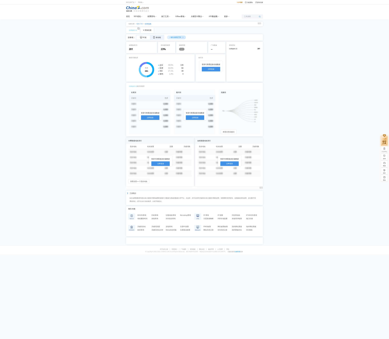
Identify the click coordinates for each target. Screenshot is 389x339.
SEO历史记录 (222, 230)
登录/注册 (260, 2)
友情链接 (192, 249)
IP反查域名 (236, 215)
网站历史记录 (208, 230)
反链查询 (169, 226)
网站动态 (202, 249)
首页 (128, 16)
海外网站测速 (251, 226)
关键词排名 (141, 226)
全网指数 (148, 24)
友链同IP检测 (237, 218)
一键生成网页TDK (175, 37)
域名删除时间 (142, 218)
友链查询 (154, 218)
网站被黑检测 (223, 226)
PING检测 (207, 226)
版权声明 (211, 249)
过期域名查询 (171, 215)
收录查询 (140, 230)
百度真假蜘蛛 (208, 218)
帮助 (227, 249)
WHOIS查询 (141, 215)
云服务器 (237, 252)
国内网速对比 (237, 230)
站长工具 (140, 23)
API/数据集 (213, 16)
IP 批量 (220, 215)
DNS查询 (154, 215)
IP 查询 (206, 215)
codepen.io (133, 30)
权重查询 (151, 16)
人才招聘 (220, 249)
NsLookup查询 (185, 215)
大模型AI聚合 (196, 16)
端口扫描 (249, 218)
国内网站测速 (237, 226)
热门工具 (165, 16)
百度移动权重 (185, 230)
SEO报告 (249, 230)
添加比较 (148, 30)
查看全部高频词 (228, 132)
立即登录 (211, 69)
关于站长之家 (164, 249)
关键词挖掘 (155, 226)
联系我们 (174, 249)
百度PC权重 (184, 226)
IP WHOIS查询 (251, 215)
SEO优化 (137, 16)
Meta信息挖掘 (171, 230)
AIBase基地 (179, 16)
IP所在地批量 (222, 218)
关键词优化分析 (157, 230)
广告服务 (183, 249)
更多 (226, 16)
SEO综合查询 (171, 218)
